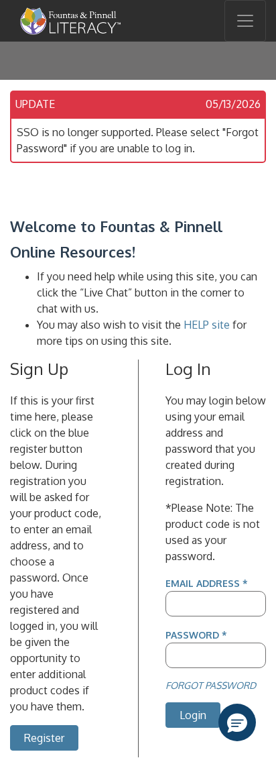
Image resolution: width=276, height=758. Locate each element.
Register (44, 738)
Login (193, 715)
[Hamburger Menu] (245, 21)
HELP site (207, 324)
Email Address (206, 583)
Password (196, 635)
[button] (237, 722)
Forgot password (210, 685)
